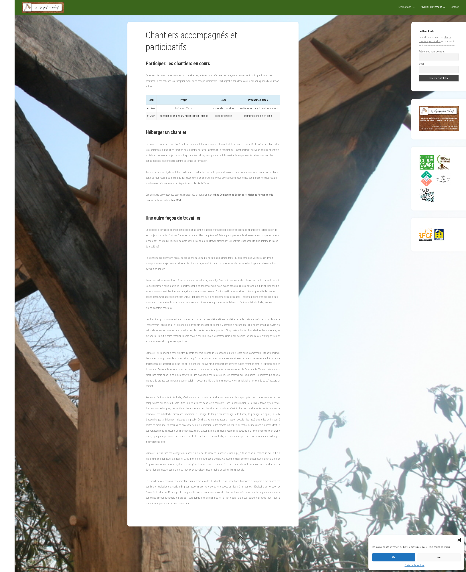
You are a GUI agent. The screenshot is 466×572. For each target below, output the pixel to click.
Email (421, 63)
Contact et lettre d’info (414, 565)
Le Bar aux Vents (183, 108)
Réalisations (404, 7)
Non (439, 557)
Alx (259, 553)
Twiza (206, 183)
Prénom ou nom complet (432, 51)
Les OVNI (176, 200)
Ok (393, 557)
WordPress (239, 553)
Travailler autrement (430, 7)
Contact (454, 7)
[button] (459, 540)
